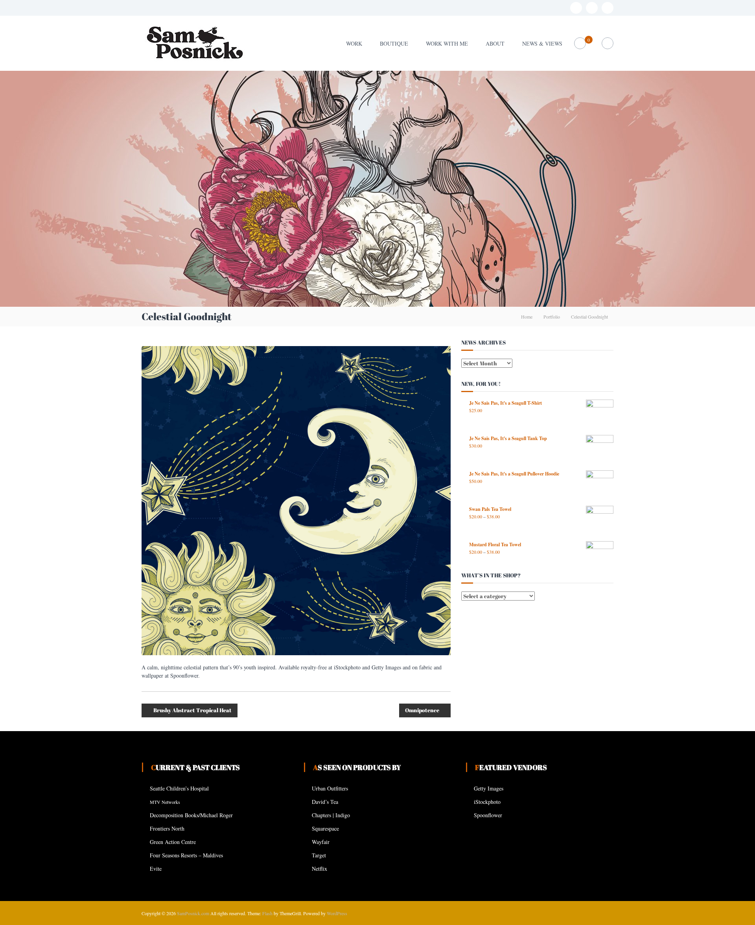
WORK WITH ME (447, 43)
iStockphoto (487, 801)
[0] (580, 43)
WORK (354, 43)
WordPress (337, 913)
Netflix (319, 868)
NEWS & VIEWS (542, 43)
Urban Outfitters (330, 788)
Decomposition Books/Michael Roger (191, 815)
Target (319, 855)
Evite (156, 868)
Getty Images (488, 788)
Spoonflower (488, 815)
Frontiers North (167, 828)
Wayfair (321, 842)
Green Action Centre (173, 842)
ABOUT (495, 43)
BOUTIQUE (394, 43)
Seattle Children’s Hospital (179, 788)
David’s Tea (325, 801)
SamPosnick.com (193, 913)
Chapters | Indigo (331, 815)
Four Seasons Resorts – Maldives (186, 855)
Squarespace (325, 828)
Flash (267, 913)
